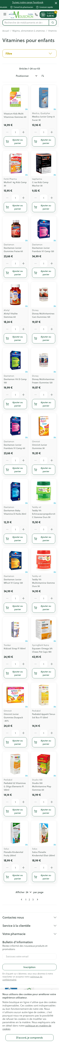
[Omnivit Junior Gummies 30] (43, 426)
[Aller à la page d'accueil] (21, 14)
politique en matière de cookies (26, 1027)
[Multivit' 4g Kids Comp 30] (15, 163)
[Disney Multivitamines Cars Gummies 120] (43, 294)
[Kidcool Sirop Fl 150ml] (15, 629)
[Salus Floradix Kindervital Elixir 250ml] (43, 833)
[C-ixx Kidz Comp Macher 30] (43, 163)
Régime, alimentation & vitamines (28, 30)
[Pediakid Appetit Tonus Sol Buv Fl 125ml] (43, 695)
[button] (29, 53)
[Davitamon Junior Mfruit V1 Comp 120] (15, 560)
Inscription (29, 967)
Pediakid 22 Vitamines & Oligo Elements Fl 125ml (15, 786)
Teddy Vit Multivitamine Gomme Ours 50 (43, 583)
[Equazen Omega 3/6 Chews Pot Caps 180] (43, 629)
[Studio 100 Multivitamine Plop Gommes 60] (43, 764)
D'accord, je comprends (29, 1037)
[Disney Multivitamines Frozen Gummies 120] (43, 360)
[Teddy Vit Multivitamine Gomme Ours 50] (43, 560)
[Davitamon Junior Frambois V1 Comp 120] (43, 229)
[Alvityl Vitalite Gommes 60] (15, 294)
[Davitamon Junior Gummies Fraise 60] (15, 229)
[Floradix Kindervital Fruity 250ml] (15, 833)
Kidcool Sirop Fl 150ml (15, 648)
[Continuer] (37, 899)
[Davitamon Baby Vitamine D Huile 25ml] (15, 491)
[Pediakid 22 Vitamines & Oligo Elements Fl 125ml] (15, 764)
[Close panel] (56, 3)
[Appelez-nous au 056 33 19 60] (36, 14)
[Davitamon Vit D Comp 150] (15, 360)
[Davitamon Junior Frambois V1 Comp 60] (15, 426)
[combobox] (25, 22)
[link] (22, 899)
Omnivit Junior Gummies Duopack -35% (13, 717)
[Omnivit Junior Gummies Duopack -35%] (15, 695)
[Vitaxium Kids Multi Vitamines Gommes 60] (15, 98)
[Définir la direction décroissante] (42, 75)
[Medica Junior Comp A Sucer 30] (43, 98)
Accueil (5, 30)
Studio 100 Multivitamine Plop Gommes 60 (41, 786)
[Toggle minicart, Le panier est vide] (43, 14)
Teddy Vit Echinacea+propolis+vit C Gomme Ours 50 (43, 514)
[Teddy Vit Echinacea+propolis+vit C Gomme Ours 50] (43, 491)
